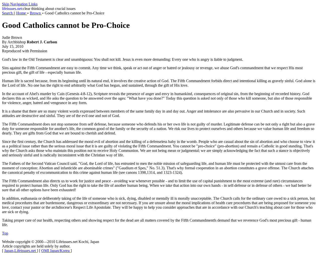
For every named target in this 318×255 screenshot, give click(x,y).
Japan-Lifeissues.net (20, 251)
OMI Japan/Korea (56, 251)
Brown (36, 13)
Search (8, 13)
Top (5, 233)
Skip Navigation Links (20, 4)
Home (21, 13)
